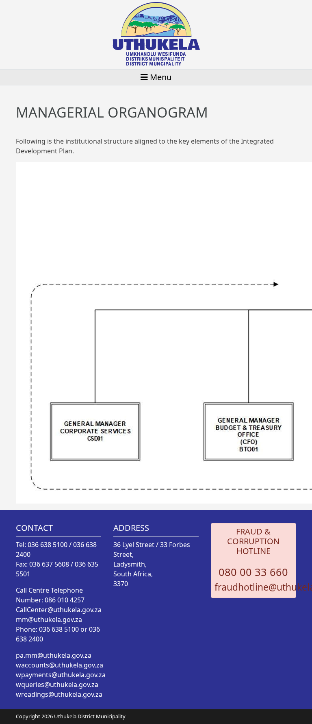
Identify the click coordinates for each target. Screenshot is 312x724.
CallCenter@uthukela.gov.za (59, 609)
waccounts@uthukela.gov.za (59, 665)
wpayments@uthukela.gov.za (61, 674)
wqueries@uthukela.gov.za (57, 684)
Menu (159, 77)
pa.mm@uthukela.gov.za (53, 655)
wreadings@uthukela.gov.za (59, 694)
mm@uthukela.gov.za (49, 619)
